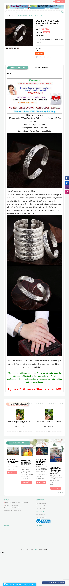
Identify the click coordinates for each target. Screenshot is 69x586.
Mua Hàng (19, 431)
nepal (42, 35)
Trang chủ (7, 15)
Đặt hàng (40, 53)
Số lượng (38, 48)
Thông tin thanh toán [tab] (40, 67)
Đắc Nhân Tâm (55, 460)
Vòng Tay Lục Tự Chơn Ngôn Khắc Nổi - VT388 (49, 421)
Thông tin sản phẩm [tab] (18, 67)
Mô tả (9, 73)
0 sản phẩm (60, 1)
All (12, 15)
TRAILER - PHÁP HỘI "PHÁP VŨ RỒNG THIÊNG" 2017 (12, 463)
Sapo (46, 549)
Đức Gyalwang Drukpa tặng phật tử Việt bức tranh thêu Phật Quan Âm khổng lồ (41, 470)
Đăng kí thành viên (40, 508)
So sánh (2, 552)
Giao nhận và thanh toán (41, 505)
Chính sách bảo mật (40, 514)
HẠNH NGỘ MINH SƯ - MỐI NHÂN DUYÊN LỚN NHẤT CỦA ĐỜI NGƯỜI (27, 462)
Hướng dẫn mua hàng (41, 503)
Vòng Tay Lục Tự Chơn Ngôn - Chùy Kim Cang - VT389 (20, 422)
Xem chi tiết (11, 482)
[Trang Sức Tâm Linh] (34, 6)
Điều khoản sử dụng (41, 517)
